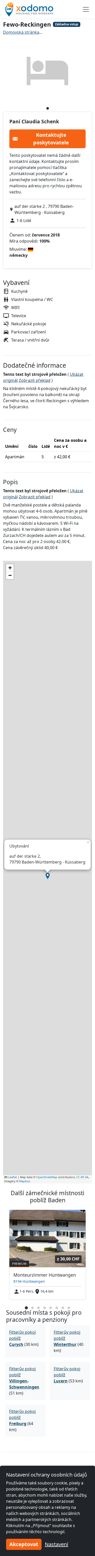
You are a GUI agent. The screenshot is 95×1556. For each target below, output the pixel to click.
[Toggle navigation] (86, 9)
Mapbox (24, 1181)
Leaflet (12, 1177)
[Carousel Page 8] (69, 1308)
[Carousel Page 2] (32, 1308)
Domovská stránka (21, 32)
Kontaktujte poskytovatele (51, 138)
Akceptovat (23, 1544)
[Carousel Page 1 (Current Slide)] (26, 1307)
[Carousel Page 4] (44, 1308)
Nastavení (56, 1544)
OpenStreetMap (46, 1177)
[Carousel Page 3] (38, 1308)
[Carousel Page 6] (56, 1308)
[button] (48, 876)
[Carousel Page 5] (50, 1308)
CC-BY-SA (82, 1177)
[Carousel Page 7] (63, 1308)
